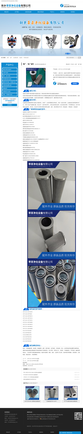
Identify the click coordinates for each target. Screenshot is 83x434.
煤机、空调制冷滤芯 (7, 94)
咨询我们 (9, 105)
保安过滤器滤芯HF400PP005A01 (29, 379)
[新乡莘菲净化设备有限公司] (15, 8)
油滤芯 (20, 57)
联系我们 (75, 83)
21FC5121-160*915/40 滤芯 (33, 358)
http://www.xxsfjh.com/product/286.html (34, 364)
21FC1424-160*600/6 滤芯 (33, 360)
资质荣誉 (52, 432)
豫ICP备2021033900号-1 (33, 418)
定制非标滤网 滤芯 (7, 85)
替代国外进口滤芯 (7, 78)
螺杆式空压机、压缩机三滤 (9, 82)
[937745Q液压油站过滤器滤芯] (71, 393)
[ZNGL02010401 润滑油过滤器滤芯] (32, 393)
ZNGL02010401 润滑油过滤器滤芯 (32, 401)
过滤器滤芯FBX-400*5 (51, 401)
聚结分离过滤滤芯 (7, 69)
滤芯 (8, 57)
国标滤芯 (5, 88)
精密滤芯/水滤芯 (7, 91)
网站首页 (68, 64)
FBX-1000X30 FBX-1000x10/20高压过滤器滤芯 (32, 372)
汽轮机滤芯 (26, 57)
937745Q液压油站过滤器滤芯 (70, 401)
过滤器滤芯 (15, 57)
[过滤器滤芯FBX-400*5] (51, 393)
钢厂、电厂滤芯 (6, 75)
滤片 (11, 57)
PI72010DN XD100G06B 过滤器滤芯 (30, 374)
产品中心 (72, 64)
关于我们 (19, 432)
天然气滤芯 (5, 72)
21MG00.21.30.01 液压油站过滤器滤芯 (31, 377)
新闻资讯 (41, 432)
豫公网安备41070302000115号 (48, 418)
